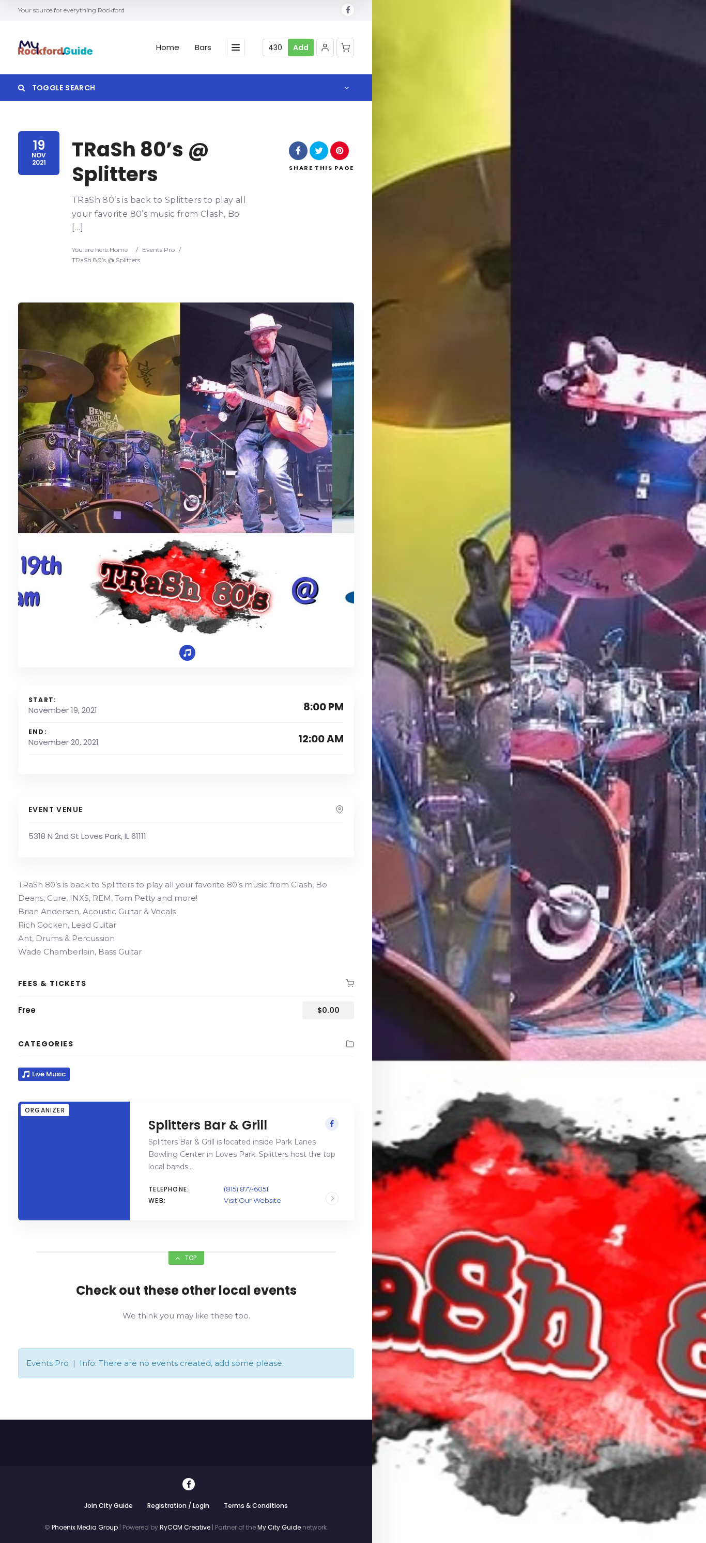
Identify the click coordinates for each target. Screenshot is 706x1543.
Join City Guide (108, 1505)
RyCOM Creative (185, 1527)
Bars (203, 47)
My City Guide (279, 1527)
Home (167, 47)
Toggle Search (62, 88)
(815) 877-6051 (246, 1189)
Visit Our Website (252, 1200)
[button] (325, 47)
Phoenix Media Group (85, 1527)
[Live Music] (187, 653)
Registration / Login (178, 1505)
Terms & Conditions (256, 1505)
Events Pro (158, 249)
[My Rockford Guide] (55, 47)
